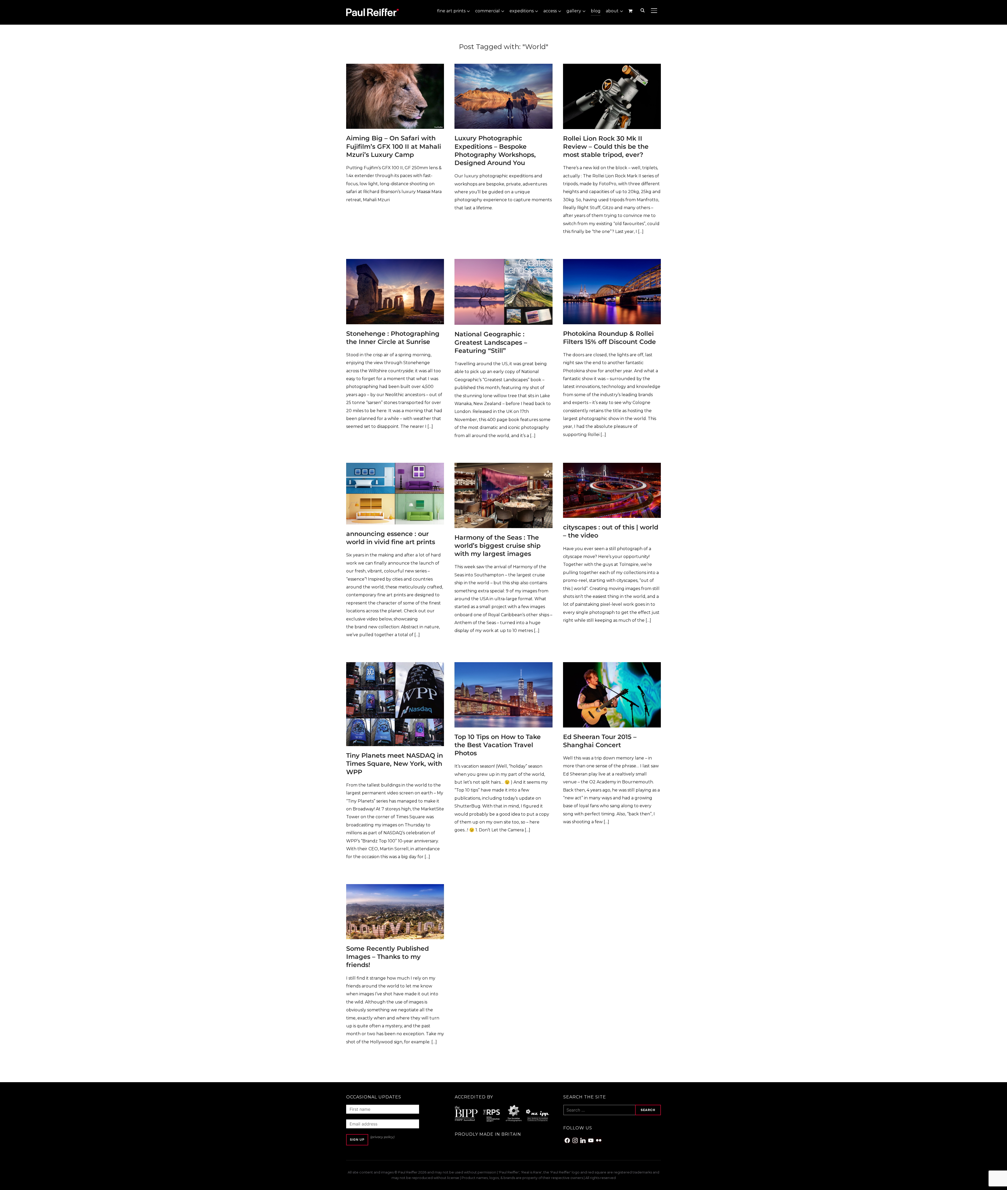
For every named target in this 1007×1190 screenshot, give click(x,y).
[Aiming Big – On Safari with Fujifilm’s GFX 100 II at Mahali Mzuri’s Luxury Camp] (395, 67)
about (612, 10)
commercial (487, 10)
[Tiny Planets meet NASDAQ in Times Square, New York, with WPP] (395, 665)
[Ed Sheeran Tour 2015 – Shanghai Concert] (612, 665)
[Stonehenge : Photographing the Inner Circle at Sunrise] (395, 262)
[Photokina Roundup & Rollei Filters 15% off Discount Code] (612, 262)
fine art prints (451, 10)
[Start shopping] (630, 10)
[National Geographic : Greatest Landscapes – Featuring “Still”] (503, 262)
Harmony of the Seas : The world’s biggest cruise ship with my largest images (497, 545)
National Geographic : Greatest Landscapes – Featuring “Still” (490, 342)
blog (596, 10)
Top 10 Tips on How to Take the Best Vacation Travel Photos (497, 745)
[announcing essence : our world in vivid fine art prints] (395, 466)
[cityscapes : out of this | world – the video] (612, 466)
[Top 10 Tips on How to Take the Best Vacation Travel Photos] (503, 665)
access (550, 10)
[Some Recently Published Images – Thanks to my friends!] (395, 887)
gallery (573, 10)
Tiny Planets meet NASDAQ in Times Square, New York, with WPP (394, 763)
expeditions (522, 10)
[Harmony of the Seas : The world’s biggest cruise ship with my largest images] (503, 466)
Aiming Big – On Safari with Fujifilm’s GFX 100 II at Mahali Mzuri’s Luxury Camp (393, 146)
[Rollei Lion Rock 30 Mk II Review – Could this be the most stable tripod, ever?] (612, 67)
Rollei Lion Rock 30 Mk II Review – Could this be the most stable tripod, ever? (606, 146)
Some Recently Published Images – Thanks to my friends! (387, 957)
